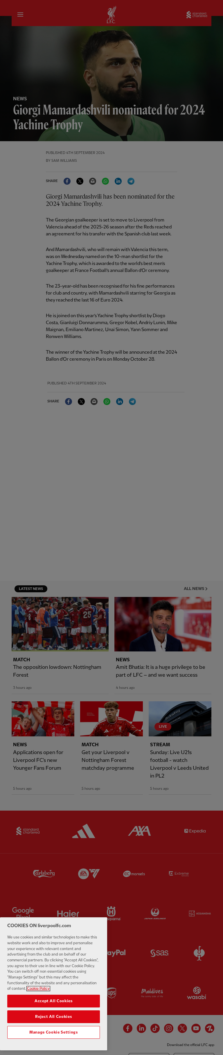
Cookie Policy (38, 989)
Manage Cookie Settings (53, 1032)
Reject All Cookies (53, 1017)
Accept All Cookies (54, 1001)
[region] (53, 983)
